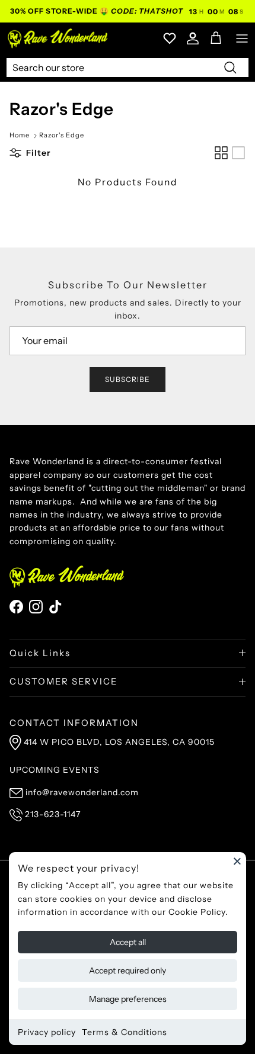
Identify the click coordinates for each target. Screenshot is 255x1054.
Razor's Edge (61, 135)
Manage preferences (128, 999)
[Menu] (242, 38)
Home (19, 135)
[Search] (230, 67)
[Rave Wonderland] (58, 38)
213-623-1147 (53, 814)
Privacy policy (47, 1032)
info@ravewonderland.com (82, 792)
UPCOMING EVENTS (54, 769)
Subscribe (127, 379)
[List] (238, 153)
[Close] (237, 861)
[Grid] (221, 153)
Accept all (128, 942)
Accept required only (127, 970)
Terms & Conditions (124, 1032)
